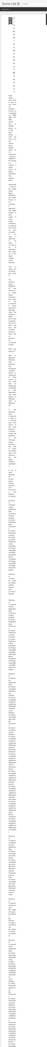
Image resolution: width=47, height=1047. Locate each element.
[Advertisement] (28, 52)
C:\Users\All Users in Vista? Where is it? (14, 55)
